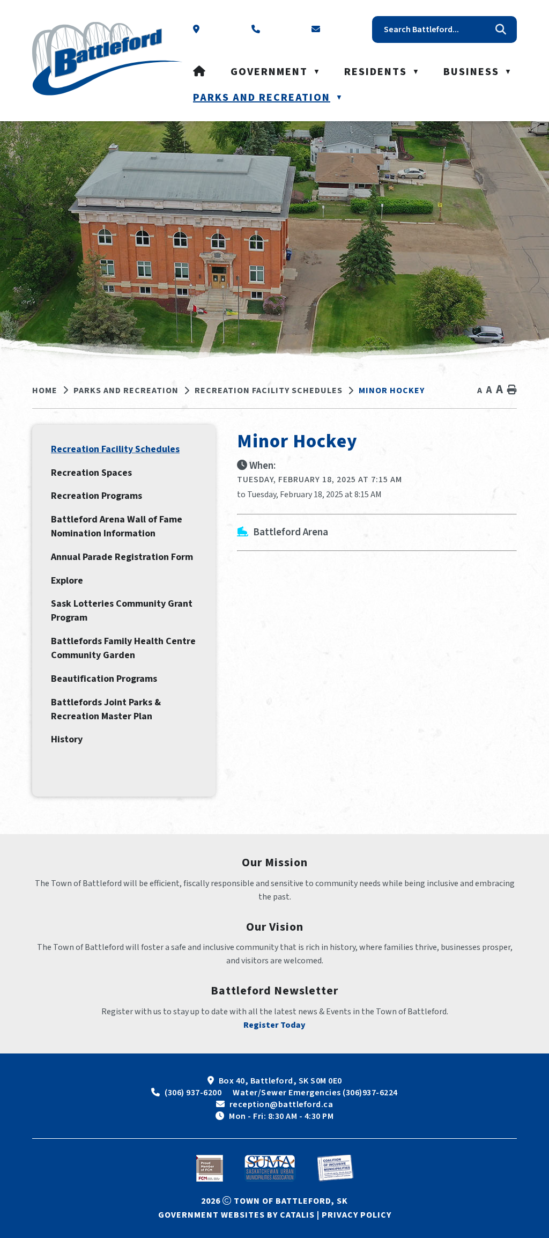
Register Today (274, 1025)
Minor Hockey (392, 390)
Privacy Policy (356, 1215)
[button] (500, 29)
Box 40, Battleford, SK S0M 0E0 (280, 1081)
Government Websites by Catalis (236, 1215)
